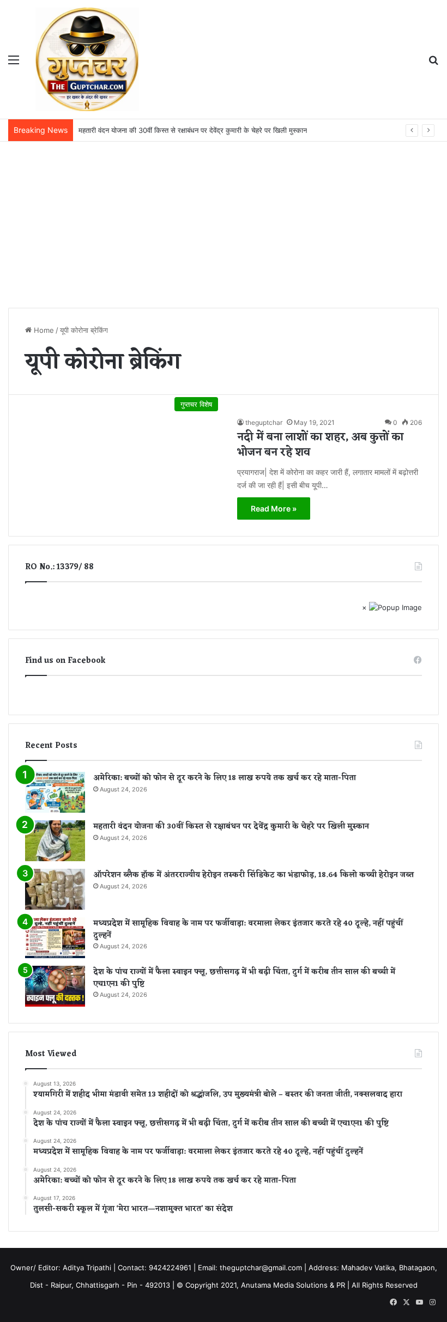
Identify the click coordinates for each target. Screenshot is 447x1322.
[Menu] (13, 63)
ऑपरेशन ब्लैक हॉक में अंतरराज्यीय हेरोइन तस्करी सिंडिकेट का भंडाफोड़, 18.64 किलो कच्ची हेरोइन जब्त (253, 875)
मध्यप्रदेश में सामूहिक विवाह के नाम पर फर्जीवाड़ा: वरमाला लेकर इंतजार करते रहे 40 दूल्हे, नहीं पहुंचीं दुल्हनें (248, 929)
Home (43, 330)
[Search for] (433, 63)
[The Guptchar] (87, 59)
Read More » (274, 508)
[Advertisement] (223, 223)
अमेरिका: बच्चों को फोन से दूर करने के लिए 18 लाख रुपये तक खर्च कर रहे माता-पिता (224, 778)
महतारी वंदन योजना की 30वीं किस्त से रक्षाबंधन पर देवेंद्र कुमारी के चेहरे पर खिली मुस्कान (231, 826)
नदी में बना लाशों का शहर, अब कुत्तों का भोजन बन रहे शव (320, 445)
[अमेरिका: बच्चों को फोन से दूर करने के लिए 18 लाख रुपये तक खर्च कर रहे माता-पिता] (55, 792)
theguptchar (263, 422)
